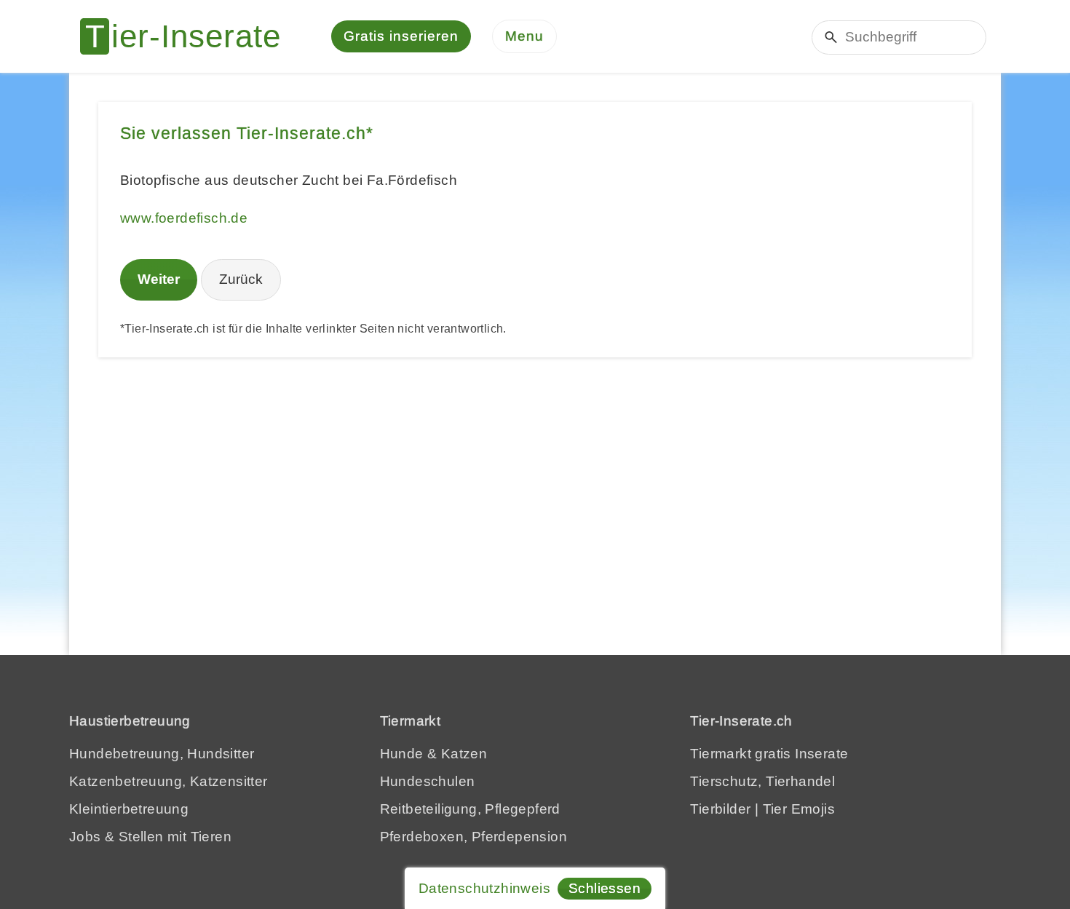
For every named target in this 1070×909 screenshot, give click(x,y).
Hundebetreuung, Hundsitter (161, 753)
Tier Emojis (799, 809)
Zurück (241, 279)
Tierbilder (720, 809)
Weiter (159, 279)
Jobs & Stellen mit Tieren (150, 836)
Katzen (464, 753)
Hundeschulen (427, 781)
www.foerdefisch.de (183, 218)
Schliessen (604, 888)
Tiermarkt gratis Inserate (769, 753)
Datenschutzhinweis (484, 888)
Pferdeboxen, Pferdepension (473, 836)
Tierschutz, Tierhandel (762, 781)
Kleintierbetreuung (129, 809)
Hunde (402, 753)
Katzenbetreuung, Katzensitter (168, 781)
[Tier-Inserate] (189, 36)
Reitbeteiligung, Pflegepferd (470, 809)
